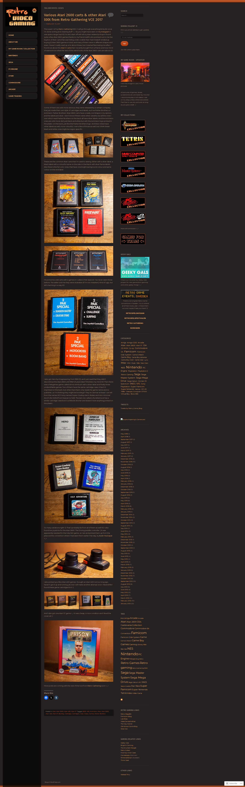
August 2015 (125, 495)
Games (91, 714)
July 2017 (124, 445)
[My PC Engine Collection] (133, 208)
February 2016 (126, 481)
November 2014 (126, 517)
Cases (86, 714)
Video (123, 391)
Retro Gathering (65, 29)
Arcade (12, 89)
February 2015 (126, 509)
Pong (137, 659)
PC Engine (13, 69)
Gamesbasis (125, 755)
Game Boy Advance (139, 357)
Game (143, 637)
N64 (138, 363)
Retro (141, 659)
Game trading (15, 96)
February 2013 (126, 567)
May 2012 (124, 592)
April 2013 (124, 562)
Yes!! (124, 43)
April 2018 (124, 437)
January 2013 (126, 570)
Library (140, 645)
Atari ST (73, 711)
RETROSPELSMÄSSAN (135, 313)
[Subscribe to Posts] (121, 700)
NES (123, 367)
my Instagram (103, 32)
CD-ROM (124, 348)
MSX (129, 363)
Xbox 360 (134, 394)
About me (13, 42)
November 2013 (126, 542)
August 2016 (125, 467)
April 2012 (124, 595)
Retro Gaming (127, 374)
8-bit (122, 618)
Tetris (124, 693)
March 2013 (125, 564)
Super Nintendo (127, 389)
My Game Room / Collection (22, 49)
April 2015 (124, 503)
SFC (139, 682)
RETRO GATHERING (135, 323)
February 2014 (126, 537)
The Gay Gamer (126, 724)
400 (88, 711)
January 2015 (126, 512)
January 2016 (126, 484)
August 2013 (125, 551)
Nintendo (13, 55)
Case (81, 714)
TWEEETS (124, 405)
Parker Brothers (100, 714)
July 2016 (124, 470)
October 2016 (126, 464)
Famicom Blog (126, 716)
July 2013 (124, 553)
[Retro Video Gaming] (21, 27)
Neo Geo (144, 363)
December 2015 (126, 487)
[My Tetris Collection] (133, 146)
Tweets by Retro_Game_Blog (131, 408)
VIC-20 (144, 389)
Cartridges (75, 714)
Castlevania (126, 625)
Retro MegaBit (126, 714)
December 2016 (126, 459)
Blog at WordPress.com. (53, 782)
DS (122, 352)
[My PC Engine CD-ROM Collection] (133, 223)
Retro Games (130, 663)
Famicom (130, 351)
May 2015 (124, 501)
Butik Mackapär (105, 536)
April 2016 (124, 478)
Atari (11, 76)
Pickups (132, 659)
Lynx (146, 360)
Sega (11, 62)
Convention (126, 633)
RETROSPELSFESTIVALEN (135, 318)
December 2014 (126, 515)
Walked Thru (125, 774)
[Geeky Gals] (135, 277)
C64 (145, 345)
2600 (84, 711)
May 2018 (124, 434)
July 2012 (124, 587)
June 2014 (124, 531)
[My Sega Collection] (133, 177)
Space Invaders (126, 686)
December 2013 (126, 540)
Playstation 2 (143, 371)
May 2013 (124, 559)
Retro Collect (125, 750)
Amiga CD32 (132, 343)
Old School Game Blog (129, 726)
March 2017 (125, 450)
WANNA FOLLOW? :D (129, 26)
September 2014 (127, 523)
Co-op (131, 348)
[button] (78, 79)
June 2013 (124, 556)
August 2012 (125, 584)
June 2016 (124, 473)
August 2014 (125, 526)
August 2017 (125, 442)
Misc (123, 362)
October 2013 (126, 545)
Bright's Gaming (127, 745)
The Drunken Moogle (128, 748)
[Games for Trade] (133, 244)
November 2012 (126, 576)
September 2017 (127, 439)
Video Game (137, 693)
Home (11, 35)
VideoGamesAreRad (128, 721)
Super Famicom (137, 387)
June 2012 (124, 590)
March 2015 (125, 506)
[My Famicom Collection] (133, 161)
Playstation (132, 371)
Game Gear (139, 360)
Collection (137, 625)
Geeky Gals (125, 743)
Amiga (123, 343)
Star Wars (135, 686)
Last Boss (124, 719)
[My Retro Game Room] (135, 81)
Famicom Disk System (130, 637)
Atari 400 (67, 711)
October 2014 (126, 520)
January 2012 (126, 603)
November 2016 (126, 462)
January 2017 (126, 456)
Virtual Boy (125, 394)
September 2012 (127, 581)
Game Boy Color (127, 360)
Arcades (141, 618)
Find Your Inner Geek (128, 753)
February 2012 (126, 601)
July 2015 (124, 498)
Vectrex (137, 389)
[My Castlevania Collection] (133, 130)
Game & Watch (138, 355)
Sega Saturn (132, 381)
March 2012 (125, 598)
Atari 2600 (59, 711)
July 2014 (124, 528)
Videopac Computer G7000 (136, 391)
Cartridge (68, 714)
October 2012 (126, 578)
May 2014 (124, 534)
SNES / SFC (135, 384)
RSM (146, 668)
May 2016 (124, 476)
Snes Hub (124, 729)
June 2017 (124, 448)
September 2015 (127, 492)
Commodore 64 (142, 628)
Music (133, 363)
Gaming (133, 644)
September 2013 (127, 548)
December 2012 (126, 573)
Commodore (14, 83)
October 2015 (126, 489)
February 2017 (126, 453)
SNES (144, 682)
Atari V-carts (66, 48)
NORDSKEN (135, 328)
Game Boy (126, 357)
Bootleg (61, 714)
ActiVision (93, 711)
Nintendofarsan (126, 758)
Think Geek (125, 760)
